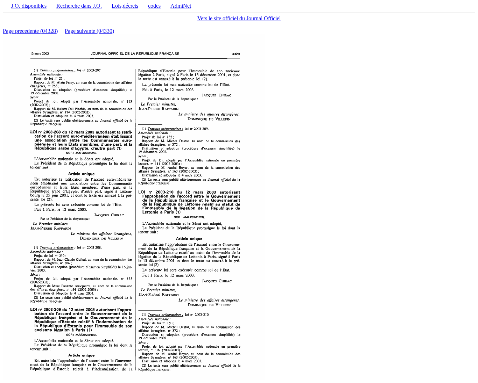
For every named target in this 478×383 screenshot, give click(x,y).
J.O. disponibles (29, 6)
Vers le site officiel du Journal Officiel (239, 18)
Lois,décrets (125, 6)
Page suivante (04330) (89, 31)
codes (154, 6)
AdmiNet (180, 6)
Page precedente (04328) (30, 31)
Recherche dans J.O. (79, 6)
